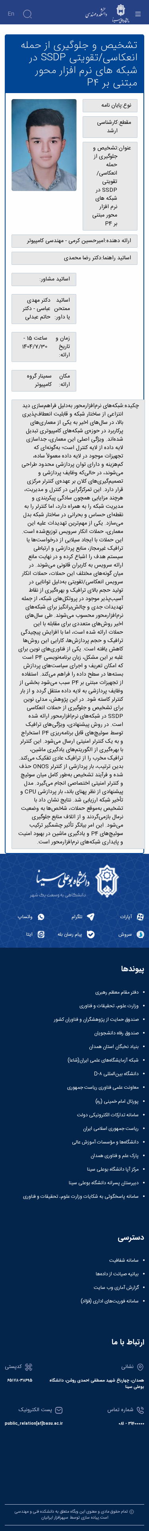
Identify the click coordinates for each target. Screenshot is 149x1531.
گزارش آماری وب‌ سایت (116, 1288)
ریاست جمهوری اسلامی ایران (111, 1129)
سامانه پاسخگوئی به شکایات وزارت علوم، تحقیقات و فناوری (81, 1197)
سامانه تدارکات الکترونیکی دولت (108, 1115)
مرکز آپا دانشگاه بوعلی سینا (113, 1169)
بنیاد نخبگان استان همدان (114, 1047)
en (11, 14)
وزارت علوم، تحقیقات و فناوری (109, 1006)
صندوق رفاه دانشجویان (116, 1033)
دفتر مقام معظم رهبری (117, 992)
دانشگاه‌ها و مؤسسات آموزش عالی (105, 1142)
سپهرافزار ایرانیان (54, 1517)
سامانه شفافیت (124, 1261)
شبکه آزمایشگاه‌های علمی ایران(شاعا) (103, 1060)
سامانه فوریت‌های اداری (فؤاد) (110, 1301)
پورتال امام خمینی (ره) (117, 1102)
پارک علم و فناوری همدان (115, 1156)
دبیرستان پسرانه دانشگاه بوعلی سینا (104, 1183)
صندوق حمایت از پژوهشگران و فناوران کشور (96, 1020)
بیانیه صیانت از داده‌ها (117, 1274)
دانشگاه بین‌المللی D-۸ (116, 1074)
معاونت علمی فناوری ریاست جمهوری (103, 1088)
